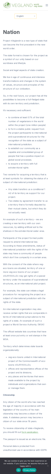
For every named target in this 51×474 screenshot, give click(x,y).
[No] (47, 465)
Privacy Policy (29, 470)
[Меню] (47, 5)
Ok (18, 470)
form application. (30, 432)
